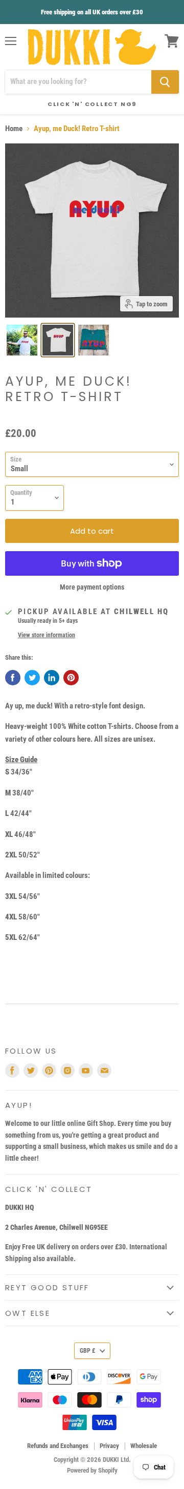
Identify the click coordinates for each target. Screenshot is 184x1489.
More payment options (92, 587)
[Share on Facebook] (12, 677)
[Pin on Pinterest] (71, 677)
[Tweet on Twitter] (32, 677)
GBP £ (87, 1350)
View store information (46, 635)
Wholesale (143, 1446)
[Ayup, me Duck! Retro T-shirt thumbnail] (22, 340)
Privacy (109, 1446)
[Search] (165, 82)
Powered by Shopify (92, 1470)
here (83, 739)
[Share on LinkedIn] (51, 677)
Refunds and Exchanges (57, 1446)
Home (13, 128)
